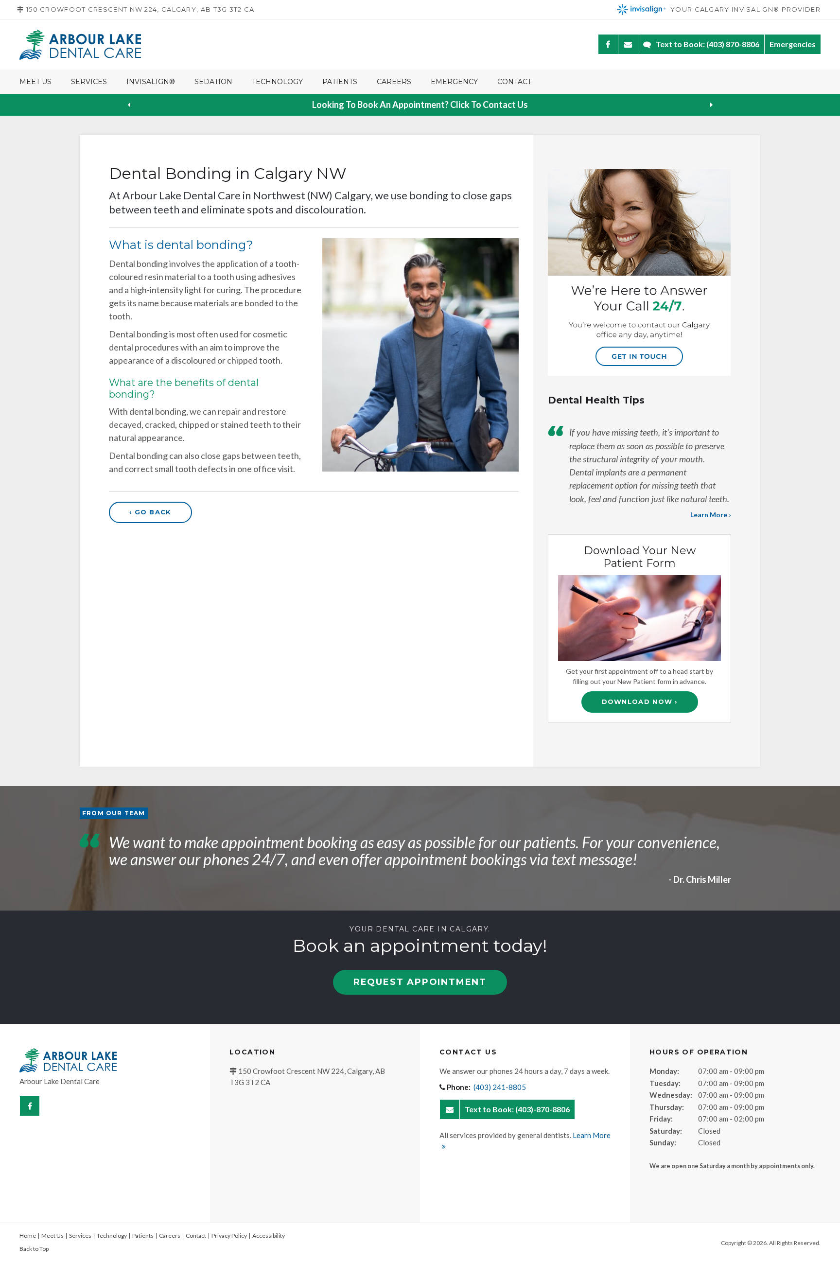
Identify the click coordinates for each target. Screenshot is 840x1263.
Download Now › (640, 701)
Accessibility (268, 1235)
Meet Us (35, 81)
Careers (394, 81)
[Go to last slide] (129, 105)
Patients (339, 81)
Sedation (213, 81)
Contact (514, 81)
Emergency (454, 81)
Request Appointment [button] (420, 982)
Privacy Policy (229, 1235)
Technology (277, 81)
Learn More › (710, 514)
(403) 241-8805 (499, 1087)
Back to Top (34, 1248)
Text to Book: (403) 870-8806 (707, 44)
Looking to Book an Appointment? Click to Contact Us (420, 104)
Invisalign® (150, 81)
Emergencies (793, 44)
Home (27, 1235)
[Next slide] (711, 105)
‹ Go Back (150, 512)
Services (89, 81)
